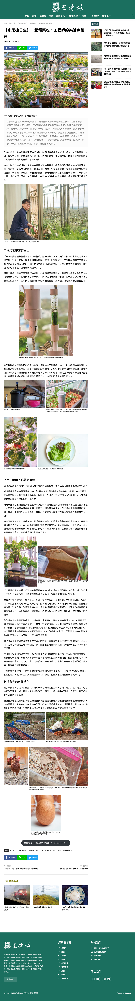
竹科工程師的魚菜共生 (48, 850)
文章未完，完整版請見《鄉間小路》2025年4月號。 (45, 843)
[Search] (132, 15)
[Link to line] (109, 979)
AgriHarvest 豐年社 (22, 993)
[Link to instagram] (104, 979)
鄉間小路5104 (33, 850)
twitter (34, 48)
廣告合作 (97, 955)
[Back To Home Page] (24, 945)
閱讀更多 (10, 979)
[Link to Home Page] (67, 6)
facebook (12, 48)
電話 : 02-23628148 (101, 948)
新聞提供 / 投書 (100, 952)
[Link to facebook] (93, 979)
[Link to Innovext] (128, 993)
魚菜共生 (13, 850)
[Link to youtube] (98, 979)
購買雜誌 (97, 959)
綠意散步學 (22, 850)
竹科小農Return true (65, 850)
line (23, 48)
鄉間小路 (7, 41)
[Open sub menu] (66, 16)
